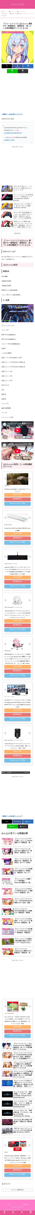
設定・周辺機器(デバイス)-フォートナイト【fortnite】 (16, 772)
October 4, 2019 (9, 140)
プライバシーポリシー (17, 1207)
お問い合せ (26, 1204)
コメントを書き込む (17, 1189)
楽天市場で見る (17, 499)
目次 (15, 233)
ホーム (9, 1204)
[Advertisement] (17, 93)
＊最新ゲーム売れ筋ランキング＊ (12, 114)
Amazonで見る (17, 494)
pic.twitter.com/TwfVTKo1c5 (13, 133)
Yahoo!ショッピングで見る (17, 503)
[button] (23, 71)
